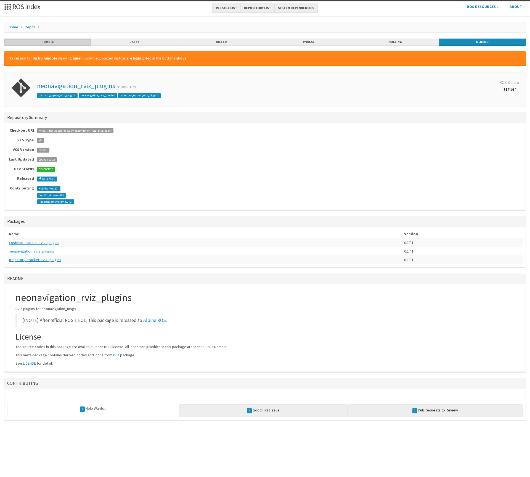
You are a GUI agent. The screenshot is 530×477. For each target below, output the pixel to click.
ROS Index (25, 6)
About (516, 6)
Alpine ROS (154, 320)
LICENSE (29, 363)
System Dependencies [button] (296, 8)
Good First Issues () (51, 195)
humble (47, 42)
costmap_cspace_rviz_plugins (57, 95)
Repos (30, 27)
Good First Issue (264, 410)
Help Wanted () (49, 188)
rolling (395, 42)
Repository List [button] (257, 8)
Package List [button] (226, 8)
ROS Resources (482, 6)
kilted (221, 42)
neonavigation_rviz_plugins (76, 86)
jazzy (134, 42)
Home (13, 27)
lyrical (308, 42)
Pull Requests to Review (436, 410)
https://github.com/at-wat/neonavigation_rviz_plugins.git (75, 130)
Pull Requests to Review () (55, 202)
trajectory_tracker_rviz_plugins (139, 95)
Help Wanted (94, 408)
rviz (116, 355)
